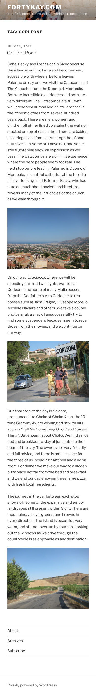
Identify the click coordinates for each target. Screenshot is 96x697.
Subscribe (16, 651)
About (12, 630)
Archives (15, 641)
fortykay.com (34, 7)
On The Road (21, 53)
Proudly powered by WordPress (32, 685)
